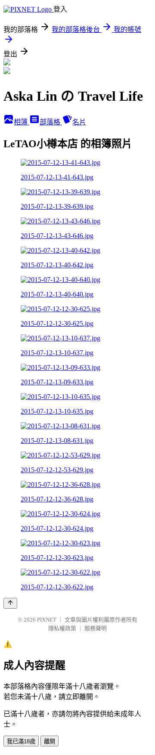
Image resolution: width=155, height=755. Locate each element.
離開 (49, 741)
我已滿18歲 (21, 741)
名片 (79, 122)
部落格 (51, 122)
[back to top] (10, 603)
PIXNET (46, 619)
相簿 (21, 122)
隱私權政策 (62, 628)
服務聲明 (95, 628)
